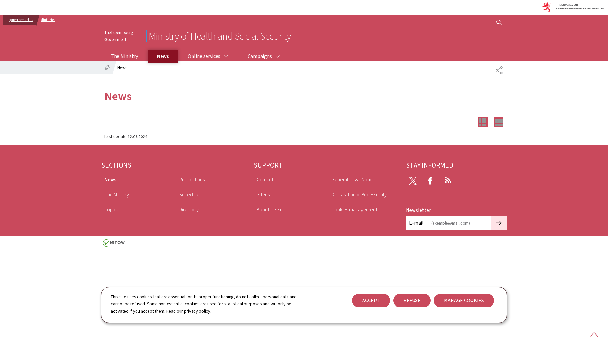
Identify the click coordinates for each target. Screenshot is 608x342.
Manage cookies (464, 300)
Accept (371, 300)
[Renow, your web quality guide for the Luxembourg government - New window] (113, 245)
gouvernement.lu (21, 19)
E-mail (416, 222)
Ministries (48, 19)
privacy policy (197, 311)
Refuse (412, 300)
